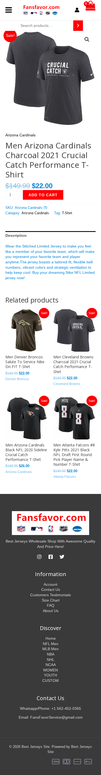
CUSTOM (50, 680)
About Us (50, 611)
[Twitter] (62, 556)
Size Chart (51, 600)
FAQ (50, 605)
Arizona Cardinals (20, 135)
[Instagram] (39, 556)
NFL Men (50, 644)
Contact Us (50, 589)
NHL (50, 659)
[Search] (78, 25)
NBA (50, 654)
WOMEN (50, 670)
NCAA (51, 665)
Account (50, 584)
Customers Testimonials (50, 595)
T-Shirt (67, 213)
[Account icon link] (77, 10)
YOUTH (50, 675)
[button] (87, 39)
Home (51, 638)
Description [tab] (16, 235)
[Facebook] (50, 556)
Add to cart (43, 195)
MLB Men (50, 649)
